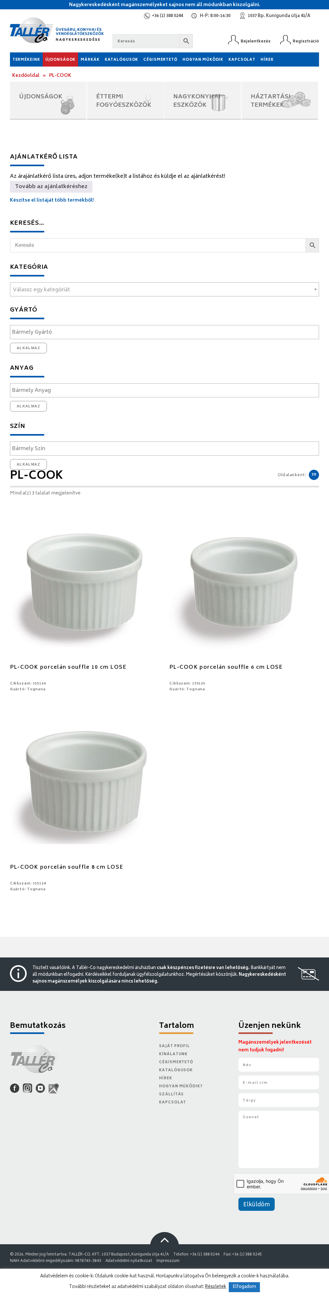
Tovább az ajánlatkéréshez (51, 186)
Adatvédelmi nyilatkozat (128, 1261)
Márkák (90, 60)
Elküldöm (256, 1205)
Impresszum (168, 1261)
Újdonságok (60, 60)
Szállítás (171, 1095)
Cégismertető (160, 60)
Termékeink (26, 60)
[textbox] (164, 290)
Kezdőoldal (26, 76)
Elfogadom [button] (244, 1287)
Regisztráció (306, 41)
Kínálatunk (173, 1054)
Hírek (267, 60)
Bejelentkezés (256, 41)
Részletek (215, 1287)
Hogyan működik (202, 60)
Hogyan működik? (180, 1086)
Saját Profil (174, 1046)
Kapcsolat (241, 60)
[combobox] (164, 289)
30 (314, 474)
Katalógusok (121, 60)
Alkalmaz (28, 348)
